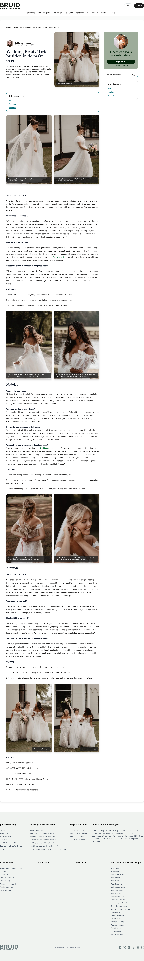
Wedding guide (44, 12)
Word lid (139, 6)
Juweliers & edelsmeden (119, 903)
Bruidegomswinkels (118, 874)
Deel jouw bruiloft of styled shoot (12, 846)
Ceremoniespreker (117, 915)
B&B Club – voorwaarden (79, 840)
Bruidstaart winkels (118, 887)
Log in (128, 6)
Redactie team (5, 890)
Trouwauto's (115, 919)
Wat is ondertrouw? (37, 830)
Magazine (79, 12)
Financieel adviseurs (118, 900)
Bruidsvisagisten (117, 890)
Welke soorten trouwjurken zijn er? (42, 833)
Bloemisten (115, 871)
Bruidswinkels (116, 893)
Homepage (30, 12)
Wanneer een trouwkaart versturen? (43, 840)
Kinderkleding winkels (119, 906)
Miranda (12, 107)
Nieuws (115, 12)
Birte (11, 100)
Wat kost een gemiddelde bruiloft (42, 843)
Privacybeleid (5, 881)
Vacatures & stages (7, 878)
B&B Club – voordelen (78, 836)
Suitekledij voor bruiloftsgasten (122, 909)
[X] (124, 947)
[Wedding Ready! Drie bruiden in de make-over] (10, 6)
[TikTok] (133, 947)
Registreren (120, 62)
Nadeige (12, 104)
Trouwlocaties (116, 931)
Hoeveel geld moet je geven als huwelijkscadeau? (48, 849)
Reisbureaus (115, 912)
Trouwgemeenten (117, 925)
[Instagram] (142, 947)
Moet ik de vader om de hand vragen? (44, 846)
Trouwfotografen (117, 884)
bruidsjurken (45, 448)
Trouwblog (57, 12)
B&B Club (69, 12)
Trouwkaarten (116, 928)
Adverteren (4, 874)
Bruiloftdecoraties (117, 896)
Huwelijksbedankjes (118, 922)
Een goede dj (58, 257)
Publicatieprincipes (7, 887)
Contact (3, 871)
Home (2, 849)
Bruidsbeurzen (103, 12)
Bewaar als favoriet (114, 75)
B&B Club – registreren (78, 833)
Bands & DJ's (115, 868)
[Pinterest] (129, 947)
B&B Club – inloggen (77, 830)
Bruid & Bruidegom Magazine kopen (13, 843)
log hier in (125, 65)
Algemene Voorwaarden (8, 884)
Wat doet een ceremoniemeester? (42, 836)
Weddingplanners (117, 934)
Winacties (90, 12)
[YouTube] (138, 947)
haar (66, 271)
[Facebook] (120, 947)
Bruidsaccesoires (117, 878)
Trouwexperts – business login (11, 868)
